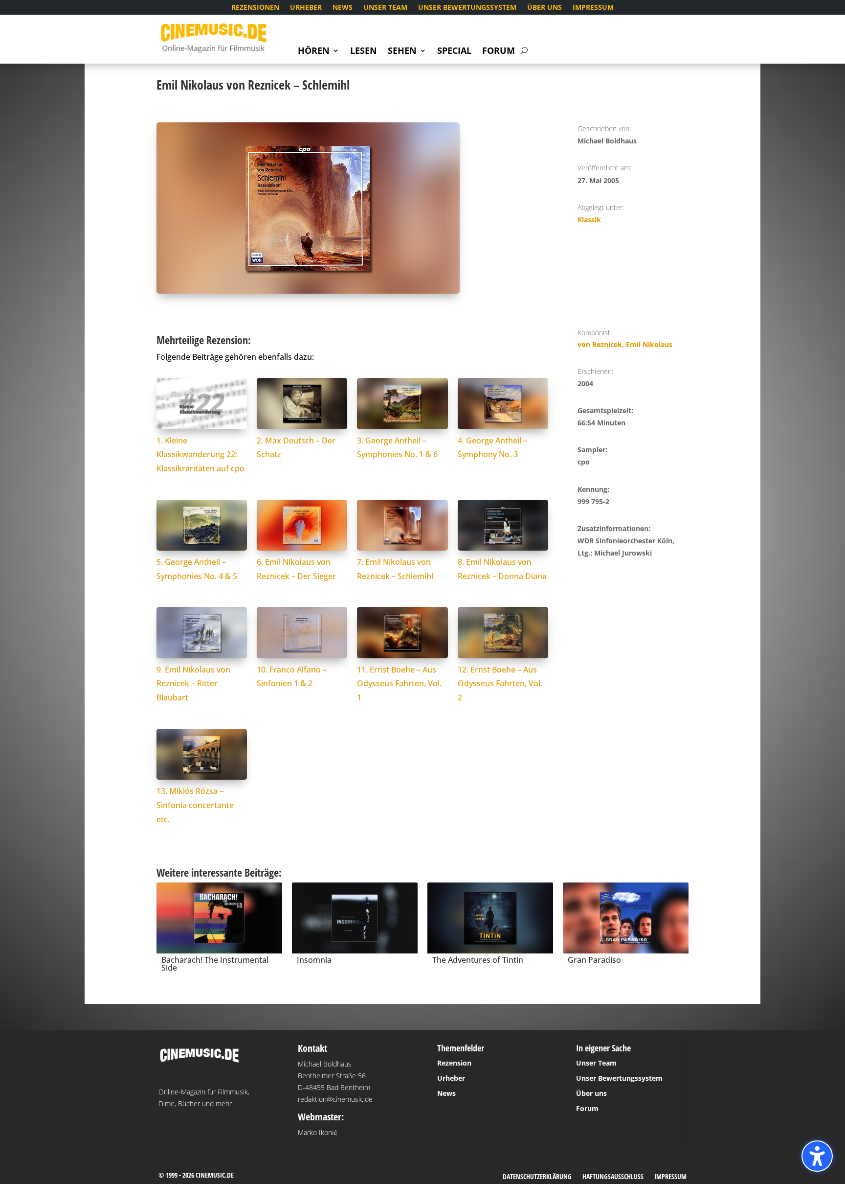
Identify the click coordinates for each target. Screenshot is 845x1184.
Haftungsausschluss (613, 1177)
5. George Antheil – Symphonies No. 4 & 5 (196, 569)
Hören (314, 51)
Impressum (593, 8)
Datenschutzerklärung (537, 1177)
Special (454, 51)
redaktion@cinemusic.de (335, 1099)
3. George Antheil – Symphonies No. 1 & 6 (397, 447)
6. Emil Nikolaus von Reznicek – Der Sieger (296, 569)
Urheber (306, 8)
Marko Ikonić (317, 1132)
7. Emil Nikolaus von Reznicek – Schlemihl (395, 569)
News (343, 8)
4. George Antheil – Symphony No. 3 (492, 447)
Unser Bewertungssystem (467, 8)
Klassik (589, 219)
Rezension (454, 1063)
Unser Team (385, 8)
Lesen (363, 51)
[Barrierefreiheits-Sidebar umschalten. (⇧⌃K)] (817, 1156)
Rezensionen (255, 8)
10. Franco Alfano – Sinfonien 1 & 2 (292, 676)
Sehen (402, 51)
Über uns (544, 8)
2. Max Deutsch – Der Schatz (296, 447)
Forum (498, 51)
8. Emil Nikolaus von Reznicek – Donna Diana (502, 569)
